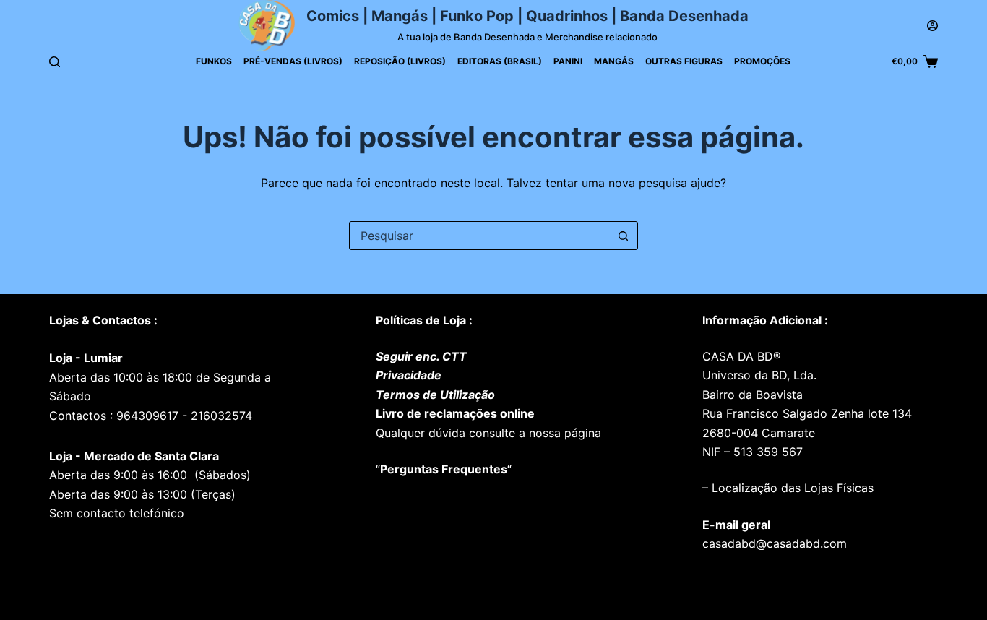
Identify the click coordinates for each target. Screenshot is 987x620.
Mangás (614, 61)
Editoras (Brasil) (499, 61)
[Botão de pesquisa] (623, 235)
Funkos (214, 61)
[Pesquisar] (54, 61)
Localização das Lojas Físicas (791, 488)
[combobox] (480, 235)
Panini (567, 61)
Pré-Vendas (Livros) (292, 61)
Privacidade (408, 375)
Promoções (762, 61)
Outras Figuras (684, 61)
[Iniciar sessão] (932, 25)
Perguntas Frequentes (443, 469)
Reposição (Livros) (400, 61)
